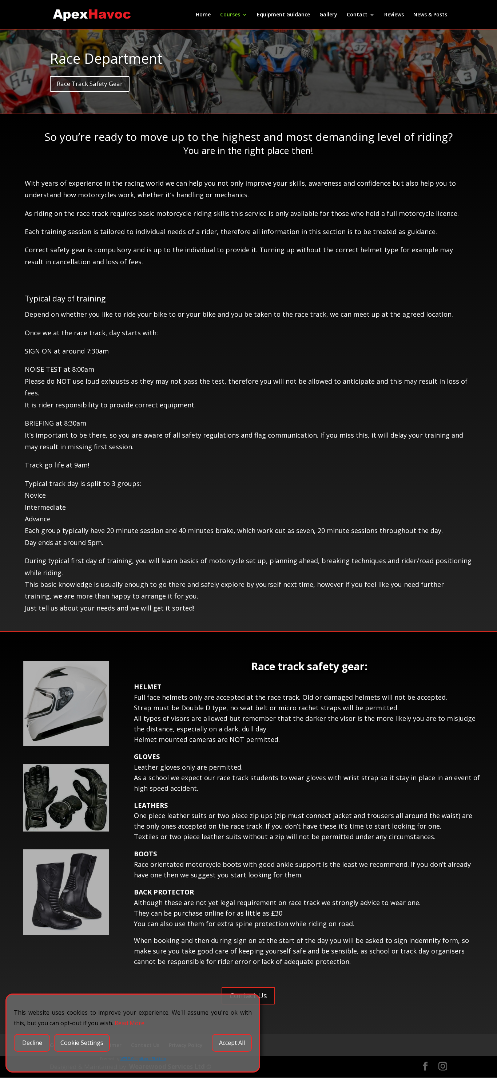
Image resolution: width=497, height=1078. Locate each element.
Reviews (394, 15)
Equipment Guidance (283, 15)
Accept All (232, 1043)
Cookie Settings (81, 1043)
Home (203, 15)
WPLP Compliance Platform (143, 1058)
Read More (129, 1023)
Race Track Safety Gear (90, 83)
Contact (357, 15)
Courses (230, 15)
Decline (32, 1043)
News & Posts (430, 15)
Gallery (328, 15)
